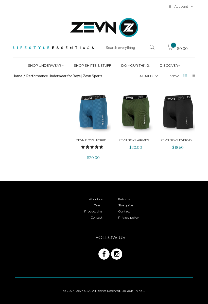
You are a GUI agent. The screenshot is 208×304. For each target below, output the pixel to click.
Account (181, 6)
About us (95, 199)
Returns (124, 199)
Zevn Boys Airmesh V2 (137, 140)
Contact (96, 217)
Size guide (125, 205)
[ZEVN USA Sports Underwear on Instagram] (116, 254)
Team (98, 205)
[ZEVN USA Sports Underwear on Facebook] (104, 254)
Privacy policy (128, 217)
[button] (92, 147)
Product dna (93, 211)
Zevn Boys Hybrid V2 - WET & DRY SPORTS (110, 140)
